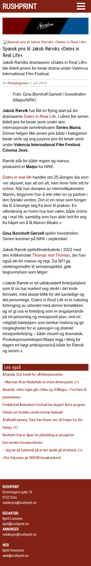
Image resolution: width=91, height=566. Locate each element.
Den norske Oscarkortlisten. (23, 442)
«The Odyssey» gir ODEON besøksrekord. (32, 457)
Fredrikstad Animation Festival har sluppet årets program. (44, 404)
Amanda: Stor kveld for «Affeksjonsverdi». (33, 374)
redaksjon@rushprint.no (20, 503)
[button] (81, 6)
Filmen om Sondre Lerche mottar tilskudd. (33, 412)
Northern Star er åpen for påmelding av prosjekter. (39, 435)
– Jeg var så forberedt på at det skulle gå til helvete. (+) (42, 450)
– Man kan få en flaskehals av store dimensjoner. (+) (41, 382)
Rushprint (20, 6)
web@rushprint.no (16, 556)
